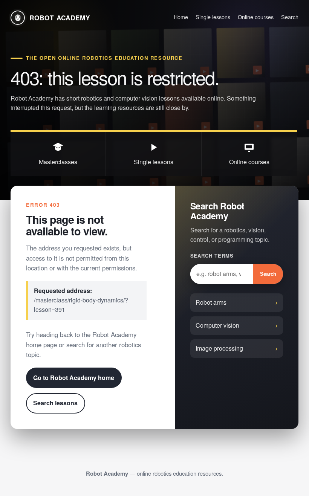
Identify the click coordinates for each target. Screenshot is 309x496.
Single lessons (213, 17)
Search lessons (55, 402)
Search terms (212, 255)
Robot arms (211, 302)
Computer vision (217, 325)
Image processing (219, 348)
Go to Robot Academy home (73, 377)
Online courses (256, 17)
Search (289, 17)
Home (181, 17)
